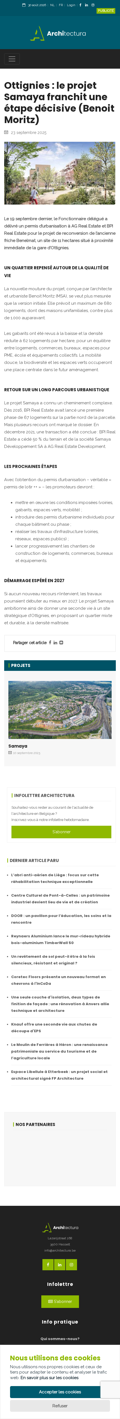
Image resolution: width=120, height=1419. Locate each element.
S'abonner (61, 832)
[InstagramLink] (94, 5)
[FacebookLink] (82, 5)
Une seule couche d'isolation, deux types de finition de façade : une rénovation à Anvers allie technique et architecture (60, 1004)
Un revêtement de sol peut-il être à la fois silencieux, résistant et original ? (53, 960)
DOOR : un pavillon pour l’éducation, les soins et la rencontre (61, 919)
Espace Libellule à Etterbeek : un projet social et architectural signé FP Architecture (59, 1075)
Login (71, 5)
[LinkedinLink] (88, 5)
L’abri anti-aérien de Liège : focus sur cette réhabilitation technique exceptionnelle (55, 878)
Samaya (17, 746)
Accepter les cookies (60, 1391)
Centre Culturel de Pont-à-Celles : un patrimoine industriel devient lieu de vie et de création (60, 899)
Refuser (60, 1405)
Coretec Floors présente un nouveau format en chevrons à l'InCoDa (58, 980)
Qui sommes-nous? (60, 1338)
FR (61, 5)
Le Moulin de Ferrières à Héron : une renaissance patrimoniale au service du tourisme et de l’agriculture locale (59, 1051)
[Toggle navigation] (12, 58)
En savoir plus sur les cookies (49, 1377)
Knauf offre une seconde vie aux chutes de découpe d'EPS (54, 1028)
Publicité (106, 11)
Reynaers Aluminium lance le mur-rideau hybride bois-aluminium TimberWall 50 (60, 939)
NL (52, 5)
